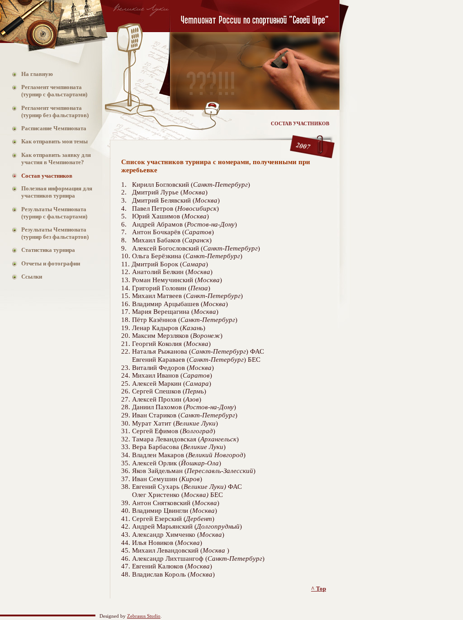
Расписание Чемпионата (49, 128)
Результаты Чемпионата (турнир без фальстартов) (50, 233)
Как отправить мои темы (50, 141)
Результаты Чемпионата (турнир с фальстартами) (49, 213)
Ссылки (27, 276)
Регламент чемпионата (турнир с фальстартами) (49, 91)
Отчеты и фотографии (46, 263)
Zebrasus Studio (144, 616)
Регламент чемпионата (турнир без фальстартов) (50, 111)
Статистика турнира (43, 249)
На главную (32, 74)
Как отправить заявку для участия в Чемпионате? (51, 158)
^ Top (318, 588)
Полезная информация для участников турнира (52, 192)
